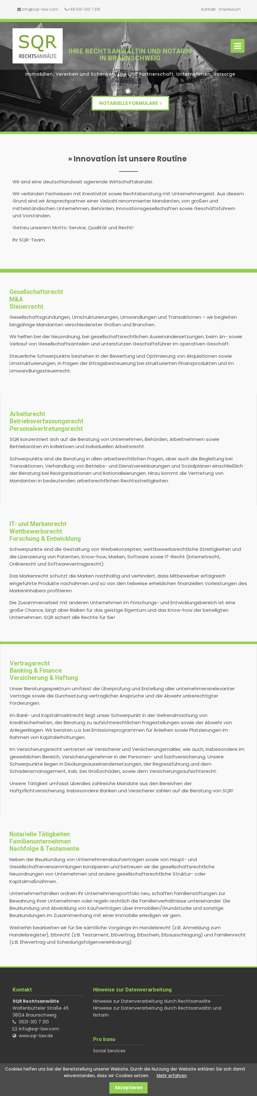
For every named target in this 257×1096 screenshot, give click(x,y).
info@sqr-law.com (40, 9)
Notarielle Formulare (129, 103)
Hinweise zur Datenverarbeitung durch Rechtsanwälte (152, 1001)
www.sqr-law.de (36, 1036)
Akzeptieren (129, 1088)
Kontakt (208, 9)
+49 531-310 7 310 (83, 9)
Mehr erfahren (172, 1076)
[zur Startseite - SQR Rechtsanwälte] (38, 45)
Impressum (230, 9)
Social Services (109, 1051)
